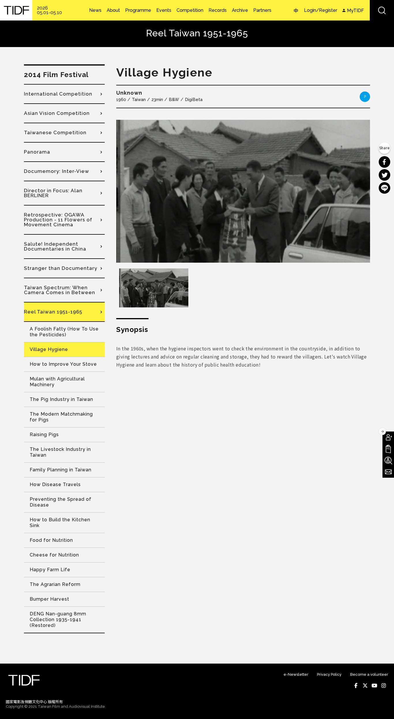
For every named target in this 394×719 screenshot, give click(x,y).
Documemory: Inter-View (56, 171)
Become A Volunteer (388, 460)
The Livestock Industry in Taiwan (60, 452)
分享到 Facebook (384, 162)
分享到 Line (384, 188)
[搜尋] (382, 10)
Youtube (374, 685)
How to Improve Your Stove (63, 364)
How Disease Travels (55, 484)
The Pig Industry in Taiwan (61, 399)
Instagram (383, 685)
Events (163, 10)
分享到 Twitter (384, 175)
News (95, 10)
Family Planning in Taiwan (60, 470)
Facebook (356, 685)
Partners (262, 10)
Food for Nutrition (51, 540)
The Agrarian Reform (55, 584)
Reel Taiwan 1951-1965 (53, 312)
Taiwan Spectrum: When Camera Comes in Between (59, 290)
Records (218, 10)
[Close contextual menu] (382, 431)
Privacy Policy (329, 674)
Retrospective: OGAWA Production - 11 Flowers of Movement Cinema (58, 219)
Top (382, 706)
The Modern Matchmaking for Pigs (61, 417)
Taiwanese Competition (55, 132)
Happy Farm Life (50, 569)
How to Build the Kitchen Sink (60, 522)
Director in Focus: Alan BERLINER (53, 193)
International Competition (58, 94)
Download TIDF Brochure (388, 449)
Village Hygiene (49, 349)
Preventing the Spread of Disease (60, 502)
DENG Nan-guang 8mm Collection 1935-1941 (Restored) (58, 619)
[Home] (16, 10)
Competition (190, 10)
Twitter (365, 685)
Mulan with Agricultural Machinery (57, 381)
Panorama (37, 152)
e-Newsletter (296, 674)
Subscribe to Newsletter (388, 472)
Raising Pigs (44, 434)
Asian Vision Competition (57, 113)
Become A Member (388, 437)
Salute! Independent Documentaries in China (55, 246)
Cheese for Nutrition (54, 555)
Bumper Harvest (49, 599)
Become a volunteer (369, 674)
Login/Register (320, 10)
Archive (240, 10)
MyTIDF (355, 10)
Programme (138, 10)
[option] (243, 191)
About (113, 10)
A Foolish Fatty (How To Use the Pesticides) (64, 331)
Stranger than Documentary (60, 268)
